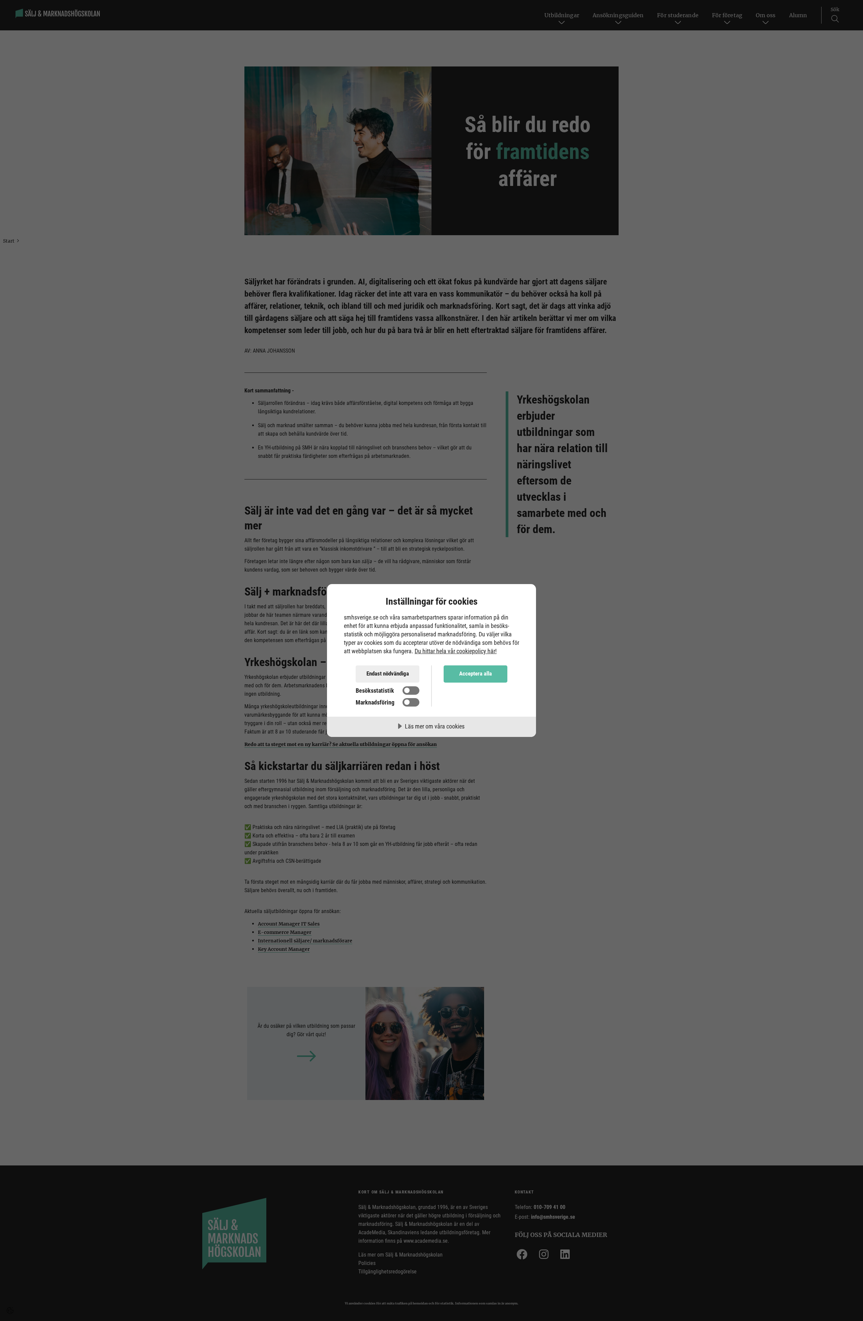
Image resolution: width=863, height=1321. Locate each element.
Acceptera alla (475, 673)
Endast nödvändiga (387, 673)
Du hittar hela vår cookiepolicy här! (456, 651)
